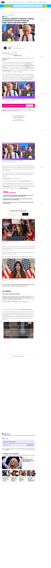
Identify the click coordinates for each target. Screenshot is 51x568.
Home (3, 14)
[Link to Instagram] (44, 2)
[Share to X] (9, 52)
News (6, 14)
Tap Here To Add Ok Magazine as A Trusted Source (14, 105)
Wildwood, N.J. (28, 67)
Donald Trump (7, 70)
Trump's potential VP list (27, 79)
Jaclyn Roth (10, 47)
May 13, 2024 (22, 120)
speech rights (28, 63)
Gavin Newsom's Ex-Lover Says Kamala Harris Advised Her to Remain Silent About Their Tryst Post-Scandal (17, 199)
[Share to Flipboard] (13, 52)
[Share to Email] (16, 52)
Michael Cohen (26, 65)
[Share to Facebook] (6, 52)
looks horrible (7, 178)
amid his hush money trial (26, 309)
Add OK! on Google (18, 55)
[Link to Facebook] (43, 2)
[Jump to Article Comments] (2, 52)
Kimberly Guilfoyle (11, 14)
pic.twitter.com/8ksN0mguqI (18, 117)
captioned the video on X (12, 110)
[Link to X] (46, 2)
